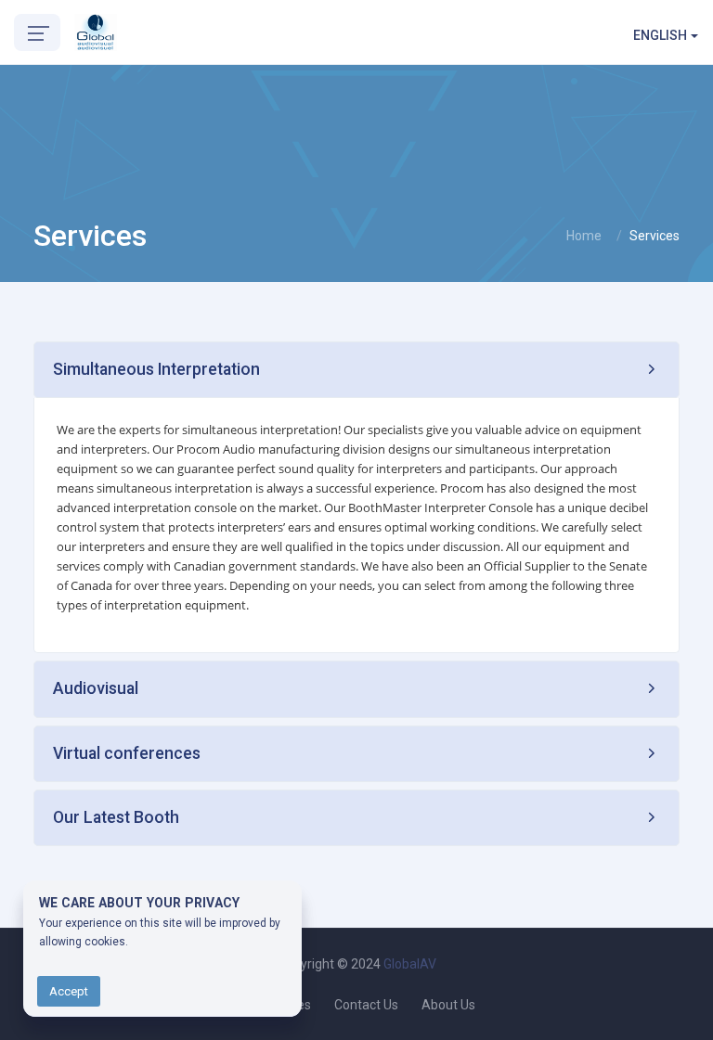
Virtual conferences (127, 753)
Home (584, 235)
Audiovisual (95, 688)
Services (654, 235)
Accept (68, 991)
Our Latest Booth (116, 817)
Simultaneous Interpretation (156, 369)
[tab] (356, 369)
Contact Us (366, 1004)
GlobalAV (409, 964)
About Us (448, 1004)
